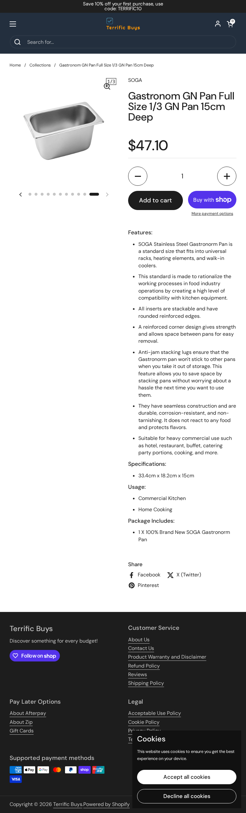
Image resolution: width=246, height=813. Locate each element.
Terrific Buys (67, 804)
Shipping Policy (146, 683)
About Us (139, 639)
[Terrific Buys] (123, 24)
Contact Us (141, 648)
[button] (230, 24)
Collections (40, 65)
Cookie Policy (144, 722)
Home (15, 65)
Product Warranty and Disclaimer (167, 656)
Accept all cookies (186, 776)
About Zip (21, 722)
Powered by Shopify (106, 804)
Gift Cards (22, 730)
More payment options (212, 213)
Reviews (137, 674)
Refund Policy (144, 665)
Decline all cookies (186, 796)
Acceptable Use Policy (154, 713)
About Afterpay (28, 713)
